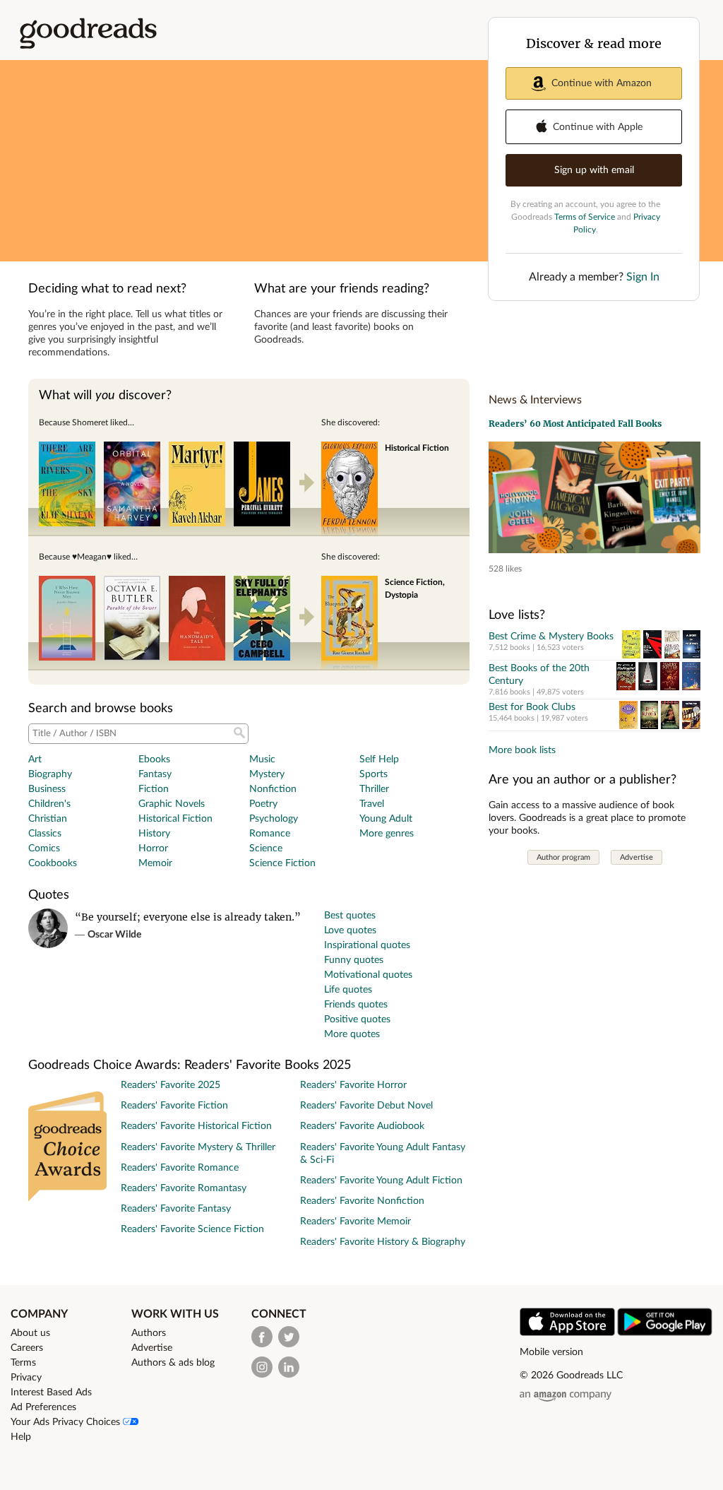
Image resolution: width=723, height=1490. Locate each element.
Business (47, 789)
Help (21, 1437)
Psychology (273, 819)
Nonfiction (273, 789)
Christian (47, 819)
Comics (44, 848)
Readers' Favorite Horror (353, 1085)
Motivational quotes (368, 975)
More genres (386, 834)
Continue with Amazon (601, 83)
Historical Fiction (175, 819)
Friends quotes (356, 1005)
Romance (269, 834)
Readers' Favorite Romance (180, 1168)
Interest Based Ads (51, 1392)
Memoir (155, 863)
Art (35, 759)
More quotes (352, 1034)
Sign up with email (594, 170)
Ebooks (154, 759)
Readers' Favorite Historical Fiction (196, 1126)
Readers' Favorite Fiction (174, 1106)
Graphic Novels (171, 804)
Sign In (642, 277)
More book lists (522, 750)
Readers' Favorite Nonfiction (362, 1201)
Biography (50, 774)
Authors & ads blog (173, 1363)
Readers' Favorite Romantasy (183, 1188)
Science (265, 848)
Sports (373, 774)
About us (30, 1333)
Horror (153, 848)
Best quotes (350, 916)
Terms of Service (584, 217)
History (154, 834)
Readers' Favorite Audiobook (362, 1126)
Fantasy (155, 774)
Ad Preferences (43, 1407)
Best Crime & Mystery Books (551, 636)
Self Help (379, 759)
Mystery (267, 774)
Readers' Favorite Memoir (355, 1221)
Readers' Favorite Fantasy (176, 1209)
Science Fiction (282, 863)
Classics (44, 834)
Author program (563, 857)
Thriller (374, 789)
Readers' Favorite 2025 (170, 1085)
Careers (27, 1348)
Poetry (263, 804)
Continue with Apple (598, 127)
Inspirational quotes (367, 945)
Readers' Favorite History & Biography (382, 1242)
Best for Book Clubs (532, 707)
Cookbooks (52, 863)
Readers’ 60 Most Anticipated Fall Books (575, 423)
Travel (371, 804)
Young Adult (385, 819)
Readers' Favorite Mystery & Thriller (198, 1147)
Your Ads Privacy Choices (67, 1422)
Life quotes (348, 990)
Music (262, 759)
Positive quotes (357, 1019)
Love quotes (350, 930)
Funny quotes (353, 960)
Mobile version (551, 1352)
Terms (23, 1363)
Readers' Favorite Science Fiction (192, 1229)
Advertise (636, 857)
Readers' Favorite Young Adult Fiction (381, 1181)
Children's (49, 804)
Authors (148, 1333)
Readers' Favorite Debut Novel (366, 1106)
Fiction (153, 789)
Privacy (26, 1378)
